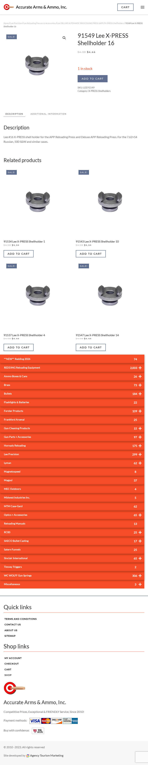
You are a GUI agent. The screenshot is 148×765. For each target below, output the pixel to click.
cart (125, 7)
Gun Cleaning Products (73, 428)
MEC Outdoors (70, 489)
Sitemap (10, 636)
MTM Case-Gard (70, 506)
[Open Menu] (142, 7)
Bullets (73, 393)
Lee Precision (16, 23)
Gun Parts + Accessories (73, 436)
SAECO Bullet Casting (73, 540)
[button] (64, 38)
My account (13, 658)
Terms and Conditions (21, 619)
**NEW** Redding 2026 (70, 359)
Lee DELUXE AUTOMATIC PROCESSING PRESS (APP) (80, 23)
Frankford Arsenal (70, 419)
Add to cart (93, 78)
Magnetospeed (70, 471)
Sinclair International (73, 558)
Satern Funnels (70, 549)
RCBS (73, 532)
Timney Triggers (70, 567)
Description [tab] (14, 114)
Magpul (70, 480)
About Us (11, 630)
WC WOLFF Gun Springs (73, 575)
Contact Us (13, 624)
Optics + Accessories (73, 514)
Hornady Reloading (73, 445)
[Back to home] (35, 7)
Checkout (12, 663)
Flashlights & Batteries (70, 402)
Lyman (73, 462)
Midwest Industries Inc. (70, 497)
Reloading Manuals (70, 523)
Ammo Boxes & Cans (73, 376)
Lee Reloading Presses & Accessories (39, 23)
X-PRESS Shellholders (114, 23)
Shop (8, 675)
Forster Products (73, 410)
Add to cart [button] (19, 253)
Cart (8, 669)
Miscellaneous (73, 584)
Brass (73, 384)
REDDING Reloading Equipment (73, 367)
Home (6, 23)
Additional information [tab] (49, 114)
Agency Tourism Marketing (46, 755)
